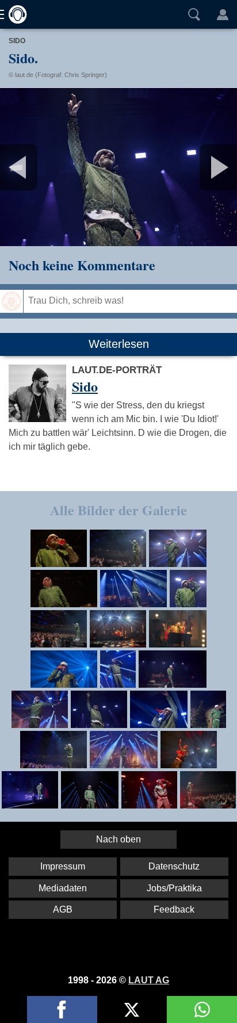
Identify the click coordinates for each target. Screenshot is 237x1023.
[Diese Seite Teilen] (62, 1009)
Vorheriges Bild (39, 167)
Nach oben (118, 839)
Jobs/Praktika (174, 888)
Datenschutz (174, 866)
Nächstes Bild (118, 167)
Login (222, 14)
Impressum (62, 866)
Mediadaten (63, 888)
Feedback (174, 909)
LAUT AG (148, 980)
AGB (62, 909)
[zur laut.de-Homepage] (14, 14)
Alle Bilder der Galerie (118, 510)
